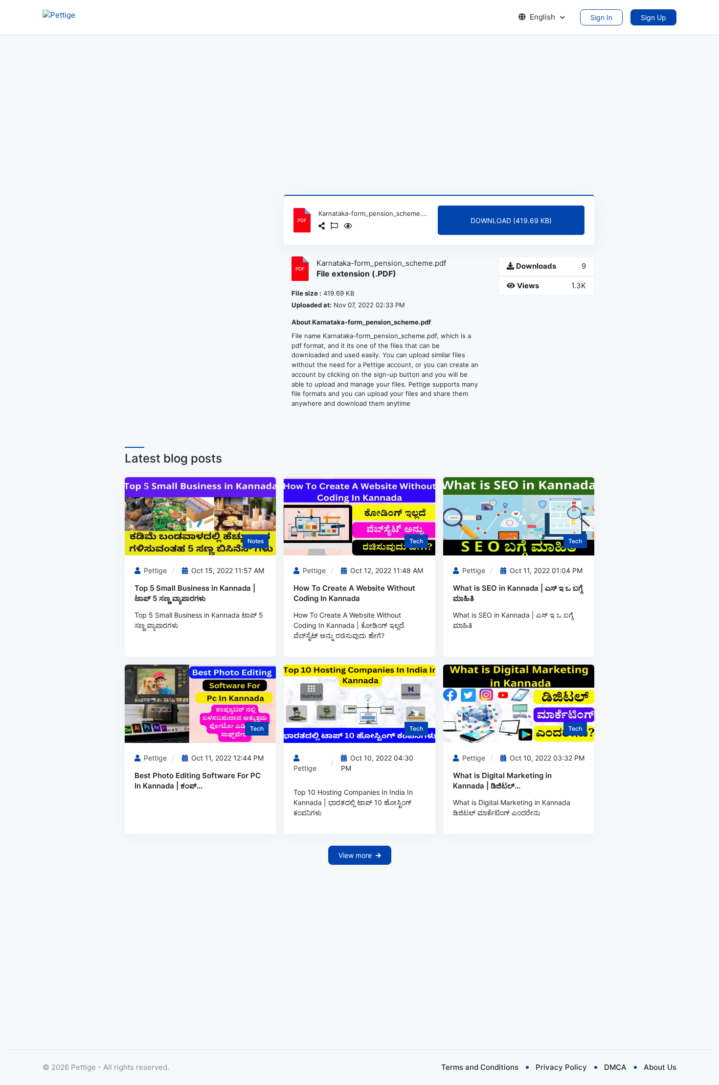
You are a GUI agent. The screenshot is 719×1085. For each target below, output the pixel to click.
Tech (416, 541)
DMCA (615, 1067)
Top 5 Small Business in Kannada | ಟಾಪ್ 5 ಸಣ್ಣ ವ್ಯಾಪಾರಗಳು (195, 593)
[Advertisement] (359, 114)
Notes (255, 541)
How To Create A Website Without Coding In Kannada (354, 593)
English (542, 17)
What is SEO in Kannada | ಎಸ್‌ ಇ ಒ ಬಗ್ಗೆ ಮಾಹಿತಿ (518, 593)
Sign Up (653, 17)
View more (355, 855)
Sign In (601, 17)
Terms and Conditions (479, 1067)
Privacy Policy (561, 1067)
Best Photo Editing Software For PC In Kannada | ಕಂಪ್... (198, 780)
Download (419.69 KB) (511, 220)
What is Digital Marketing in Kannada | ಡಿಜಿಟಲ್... (502, 780)
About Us (660, 1067)
